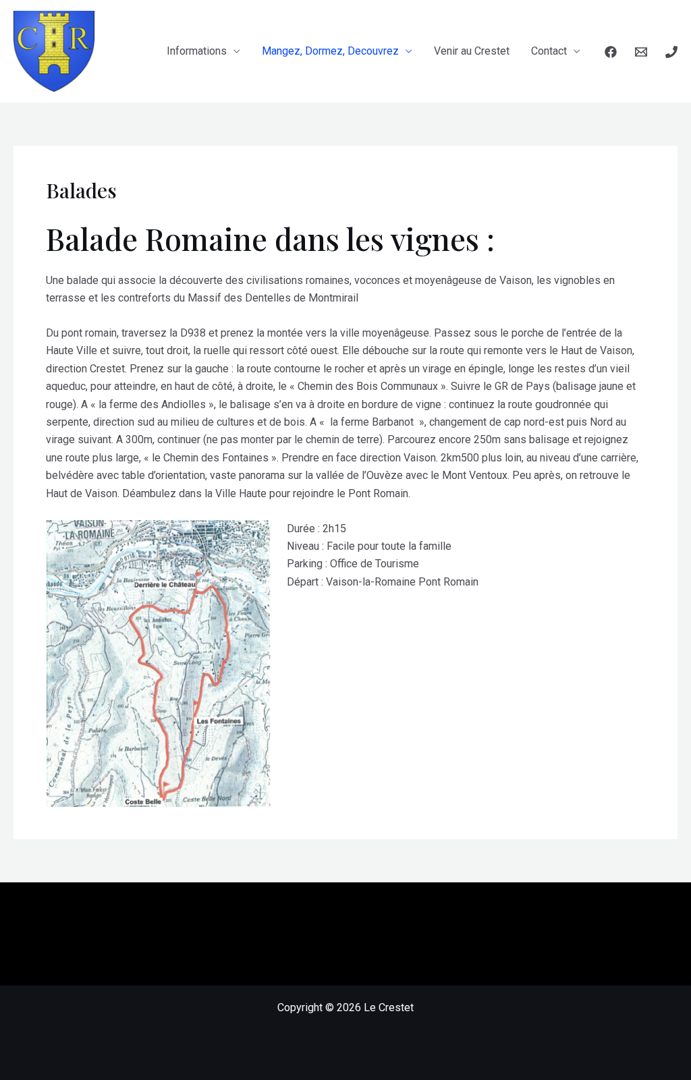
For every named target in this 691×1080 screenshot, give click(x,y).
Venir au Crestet (471, 51)
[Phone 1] (671, 52)
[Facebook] (611, 52)
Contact (549, 51)
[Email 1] (641, 52)
